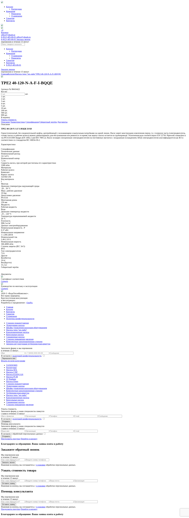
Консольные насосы (15, 334)
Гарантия (10, 18)
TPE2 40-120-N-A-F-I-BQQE (48, 74)
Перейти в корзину (29, 439)
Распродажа (16, 9)
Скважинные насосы (15, 337)
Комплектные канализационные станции (24, 341)
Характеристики (17, 122)
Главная (4, 74)
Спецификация (32, 122)
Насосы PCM (12, 377)
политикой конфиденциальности (26, 356)
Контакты (10, 21)
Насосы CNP (11, 372)
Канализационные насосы (17, 332)
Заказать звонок (23, 39)
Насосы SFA (11, 370)
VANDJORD (11, 365)
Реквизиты (16, 14)
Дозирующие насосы (15, 325)
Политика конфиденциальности (20, 319)
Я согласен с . (21, 356)
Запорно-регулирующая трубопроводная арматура (28, 344)
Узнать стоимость (8, 120)
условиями (40, 465)
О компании (16, 16)
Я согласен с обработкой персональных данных (22, 434)
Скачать (4, 281)
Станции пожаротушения (17, 323)
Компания (10, 11)
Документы (62, 122)
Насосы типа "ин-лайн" (25, 74)
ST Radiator (11, 379)
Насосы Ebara (12, 381)
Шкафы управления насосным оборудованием (26, 328)
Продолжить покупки (10, 439)
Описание (5, 122)
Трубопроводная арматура (17, 393)
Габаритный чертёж (48, 122)
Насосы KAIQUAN (14, 374)
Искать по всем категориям (13, 361)
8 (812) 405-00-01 (8, 37)
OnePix (29, 303)
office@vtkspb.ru (8, 35)
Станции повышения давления (19, 339)
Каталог (9, 7)
